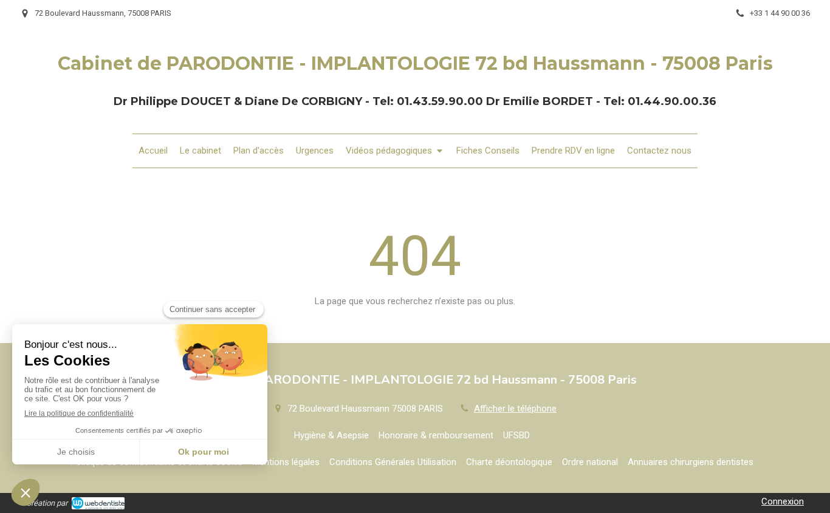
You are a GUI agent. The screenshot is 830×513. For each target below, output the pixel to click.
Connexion (782, 501)
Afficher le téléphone (515, 408)
